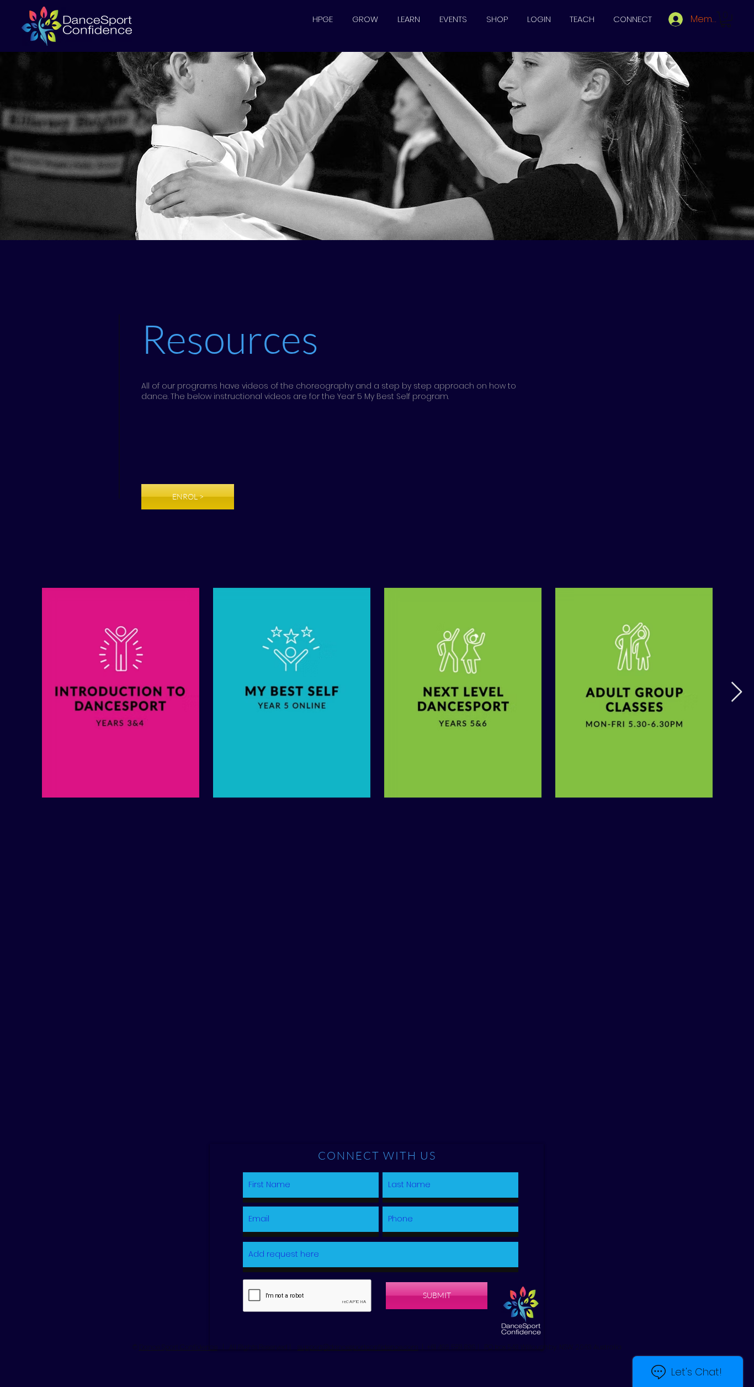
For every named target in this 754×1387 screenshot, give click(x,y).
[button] (364, 19)
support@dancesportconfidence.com (358, 1347)
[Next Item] (736, 692)
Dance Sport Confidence (178, 1347)
